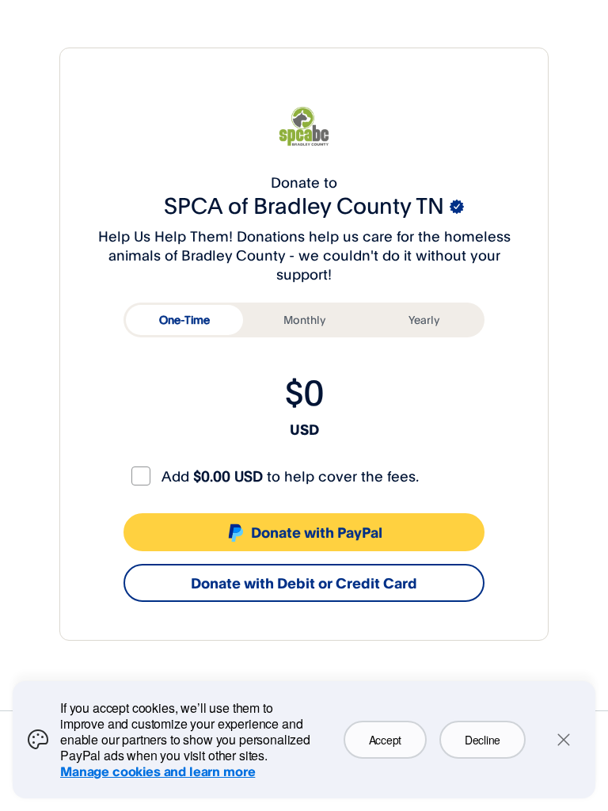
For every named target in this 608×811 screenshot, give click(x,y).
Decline (482, 740)
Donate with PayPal (316, 532)
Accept (385, 740)
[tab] (184, 320)
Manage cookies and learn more (157, 771)
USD (304, 429)
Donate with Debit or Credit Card (304, 583)
